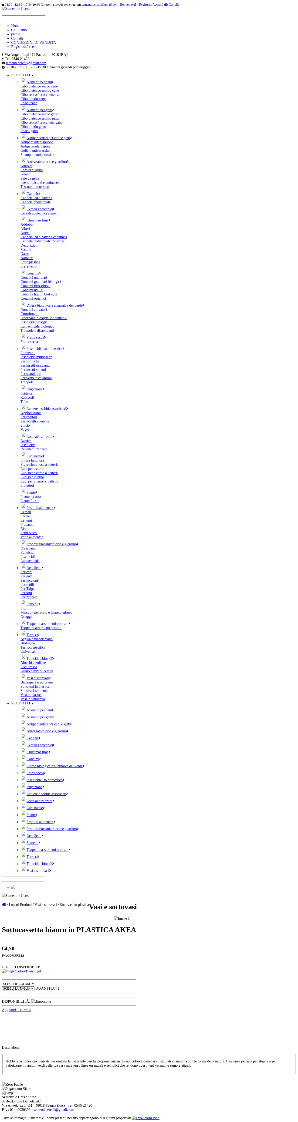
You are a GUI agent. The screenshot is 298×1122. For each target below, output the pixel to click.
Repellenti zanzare (33, 449)
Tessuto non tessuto (34, 187)
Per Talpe (27, 589)
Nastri (24, 254)
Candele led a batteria (36, 198)
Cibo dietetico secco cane (39, 86)
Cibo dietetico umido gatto (39, 118)
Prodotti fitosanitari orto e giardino (52, 544)
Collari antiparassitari (35, 150)
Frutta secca (35, 337)
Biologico (27, 643)
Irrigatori (26, 393)
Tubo (24, 402)
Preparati (27, 524)
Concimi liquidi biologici (38, 294)
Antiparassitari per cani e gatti (48, 138)
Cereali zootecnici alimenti (39, 213)
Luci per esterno (32, 469)
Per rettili (27, 584)
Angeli (25, 233)
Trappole (27, 382)
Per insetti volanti (33, 370)
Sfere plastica (30, 262)
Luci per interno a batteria (39, 481)
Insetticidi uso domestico (45, 349)
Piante (31, 492)
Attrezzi (26, 166)
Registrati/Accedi (24, 47)
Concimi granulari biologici (40, 282)
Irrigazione (34, 389)
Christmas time (37, 220)
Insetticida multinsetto (36, 357)
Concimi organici (33, 298)
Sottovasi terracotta (34, 691)
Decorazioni (29, 245)
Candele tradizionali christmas (42, 241)
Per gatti (26, 576)
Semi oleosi (28, 533)
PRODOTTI (21, 703)
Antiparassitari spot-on (37, 142)
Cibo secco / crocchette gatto (41, 122)
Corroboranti (29, 314)
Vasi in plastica (31, 695)
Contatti (17, 38)
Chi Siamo (19, 30)
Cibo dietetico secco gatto (39, 114)
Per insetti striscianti (35, 365)
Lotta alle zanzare (39, 437)
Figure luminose (32, 460)
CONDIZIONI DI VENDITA (33, 42)
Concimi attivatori (33, 309)
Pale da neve (29, 178)
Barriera (26, 441)
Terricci (32, 635)
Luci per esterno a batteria (39, 473)
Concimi (33, 273)
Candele (33, 194)
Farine (25, 516)
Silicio (25, 425)
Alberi (25, 229)
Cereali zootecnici (40, 209)
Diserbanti (28, 548)
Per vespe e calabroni (36, 378)
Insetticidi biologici (34, 322)
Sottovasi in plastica (35, 686)
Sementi (32, 604)
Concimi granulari (33, 277)
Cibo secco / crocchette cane (41, 95)
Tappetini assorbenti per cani (47, 624)
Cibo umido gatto (33, 127)
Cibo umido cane (33, 99)
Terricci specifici (32, 647)
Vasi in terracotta (32, 699)
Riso (23, 529)
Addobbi (27, 224)
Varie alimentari (32, 537)
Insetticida (27, 445)
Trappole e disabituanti (37, 330)
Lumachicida (30, 561)
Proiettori (27, 485)
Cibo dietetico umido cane (39, 90)
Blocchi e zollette (33, 663)
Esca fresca (28, 667)
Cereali (25, 512)
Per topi (26, 593)
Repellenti (34, 568)
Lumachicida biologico (37, 326)
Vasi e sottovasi (38, 678)
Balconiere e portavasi (36, 682)
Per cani (26, 572)
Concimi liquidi (31, 290)
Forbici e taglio (31, 170)
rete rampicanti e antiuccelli (40, 182)
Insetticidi (27, 557)
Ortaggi (26, 617)
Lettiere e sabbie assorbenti (46, 409)
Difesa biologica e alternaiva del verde (55, 305)
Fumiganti (27, 353)
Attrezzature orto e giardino (47, 162)
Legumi (26, 520)
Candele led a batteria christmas (43, 237)
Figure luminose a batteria (39, 464)
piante (15, 34)
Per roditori (28, 417)
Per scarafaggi (30, 374)
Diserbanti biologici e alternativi (43, 318)
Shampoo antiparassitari (37, 155)
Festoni (25, 249)
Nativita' (26, 258)
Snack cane (28, 103)
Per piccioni (29, 580)
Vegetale (26, 430)
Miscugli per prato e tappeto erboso (46, 612)
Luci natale (35, 456)
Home (15, 26)
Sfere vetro (28, 266)
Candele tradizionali (35, 202)
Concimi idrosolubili (35, 286)
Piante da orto (30, 497)
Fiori (23, 608)
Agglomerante (30, 413)
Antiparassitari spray (35, 146)
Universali (28, 651)
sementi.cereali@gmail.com (100, 4)
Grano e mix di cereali (36, 671)
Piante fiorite (29, 501)
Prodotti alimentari (40, 508)
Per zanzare (28, 597)
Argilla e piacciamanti (36, 639)
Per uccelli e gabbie (34, 421)
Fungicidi (27, 552)
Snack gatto (29, 131)
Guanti (25, 174)
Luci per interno (32, 477)
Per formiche (29, 361)
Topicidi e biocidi (39, 658)
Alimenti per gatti (39, 110)
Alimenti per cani (39, 82)
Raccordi (27, 397)
